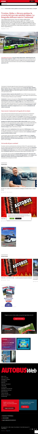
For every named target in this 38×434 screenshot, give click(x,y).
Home (2, 8)
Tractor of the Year (4, 393)
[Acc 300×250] (23, 344)
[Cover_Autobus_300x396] (19, 237)
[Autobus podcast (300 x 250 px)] (8, 356)
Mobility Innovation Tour (6, 394)
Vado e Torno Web (4, 377)
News (11, 192)
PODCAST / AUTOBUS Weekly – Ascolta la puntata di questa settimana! (16, 277)
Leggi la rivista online (19, 318)
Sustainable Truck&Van (5, 379)
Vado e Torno (3, 376)
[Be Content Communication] (8, 431)
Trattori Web (3, 385)
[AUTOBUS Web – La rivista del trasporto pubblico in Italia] (4, 1)
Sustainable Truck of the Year (6, 388)
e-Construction (4, 387)
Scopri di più (25, 406)
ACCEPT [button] (12, 218)
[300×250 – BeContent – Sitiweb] (8, 344)
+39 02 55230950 (5, 418)
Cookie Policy (22, 216)
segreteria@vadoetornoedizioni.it (9, 420)
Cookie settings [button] (18, 218)
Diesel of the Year (4, 391)
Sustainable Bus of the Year (6, 390)
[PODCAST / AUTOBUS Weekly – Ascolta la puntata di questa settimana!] (19, 207)
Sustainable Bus (4, 380)
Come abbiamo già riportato (6, 57)
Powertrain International (5, 384)
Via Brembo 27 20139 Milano (7, 415)
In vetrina (9, 192)
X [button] (29, 214)
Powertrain (3, 382)
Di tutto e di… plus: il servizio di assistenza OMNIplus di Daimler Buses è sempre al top (18, 189)
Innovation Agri (4, 396)
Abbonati (32, 1)
